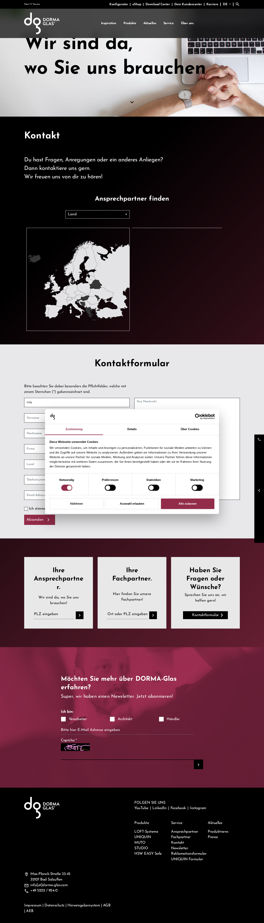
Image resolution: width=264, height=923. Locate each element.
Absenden (34, 520)
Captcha (69, 740)
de (225, 4)
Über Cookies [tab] (190, 429)
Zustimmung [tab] (74, 429)
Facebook (178, 808)
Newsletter (179, 848)
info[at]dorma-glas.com (49, 885)
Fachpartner (181, 837)
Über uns (187, 23)
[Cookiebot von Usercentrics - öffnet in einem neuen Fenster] (198, 416)
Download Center (158, 4)
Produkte (129, 23)
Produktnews (218, 832)
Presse (213, 837)
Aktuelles (149, 23)
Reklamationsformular (187, 854)
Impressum (33, 905)
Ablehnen (76, 503)
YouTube (141, 808)
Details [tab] (132, 429)
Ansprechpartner (184, 832)
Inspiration (108, 23)
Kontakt (177, 843)
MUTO (139, 843)
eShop (137, 4)
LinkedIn (159, 808)
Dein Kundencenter (188, 4)
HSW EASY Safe (148, 854)
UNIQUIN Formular (187, 859)
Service (169, 23)
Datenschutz (54, 905)
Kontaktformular (205, 615)
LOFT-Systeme (146, 832)
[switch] (110, 488)
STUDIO (141, 848)
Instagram (198, 808)
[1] (198, 764)
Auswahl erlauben (132, 503)
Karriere (212, 4)
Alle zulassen (188, 503)
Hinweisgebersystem (83, 905)
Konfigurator (119, 4)
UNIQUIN (142, 837)
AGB (107, 905)
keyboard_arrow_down (132, 102)
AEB (29, 911)
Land (72, 214)
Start (26, 4)
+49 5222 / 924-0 (43, 890)
